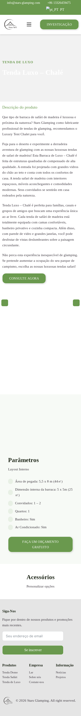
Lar (31, 672)
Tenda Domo (10, 672)
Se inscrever (33, 650)
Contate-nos (36, 682)
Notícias (61, 672)
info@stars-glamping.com (23, 2)
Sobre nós (35, 677)
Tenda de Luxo (17, 62)
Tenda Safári (9, 677)
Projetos (61, 677)
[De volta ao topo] (66, 699)
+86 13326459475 (59, 2)
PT (61, 9)
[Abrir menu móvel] (29, 24)
